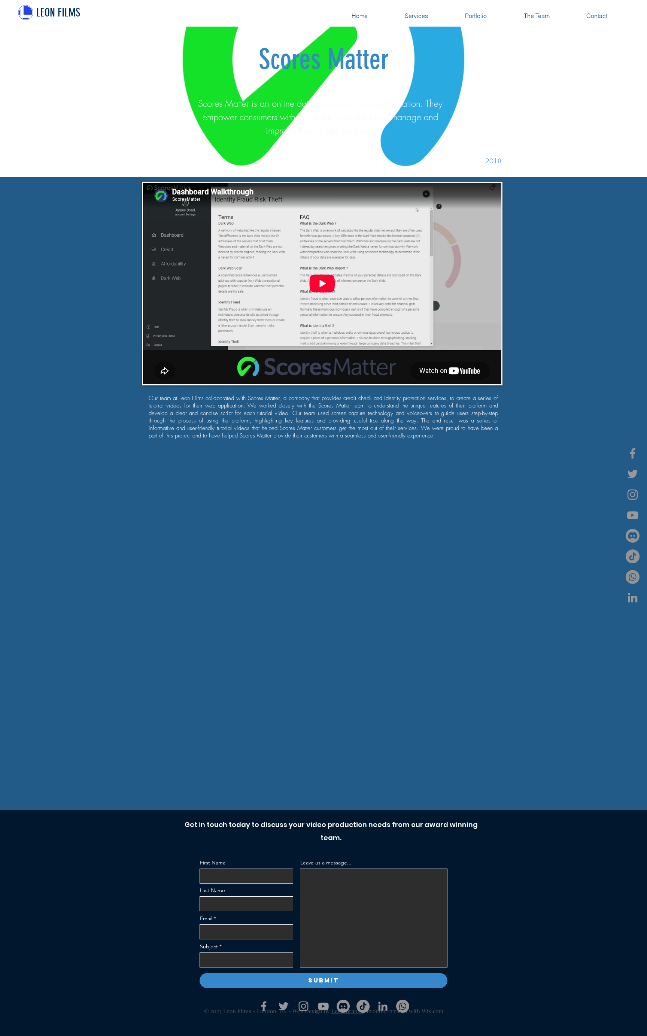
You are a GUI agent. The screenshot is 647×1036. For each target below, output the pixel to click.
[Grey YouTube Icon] (633, 515)
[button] (597, 15)
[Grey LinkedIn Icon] (633, 598)
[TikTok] (633, 556)
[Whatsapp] (633, 577)
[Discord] (633, 536)
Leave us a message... (326, 862)
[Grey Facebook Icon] (633, 453)
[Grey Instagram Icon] (633, 495)
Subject (209, 946)
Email (206, 918)
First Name (213, 862)
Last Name (212, 890)
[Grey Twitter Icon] (633, 474)
